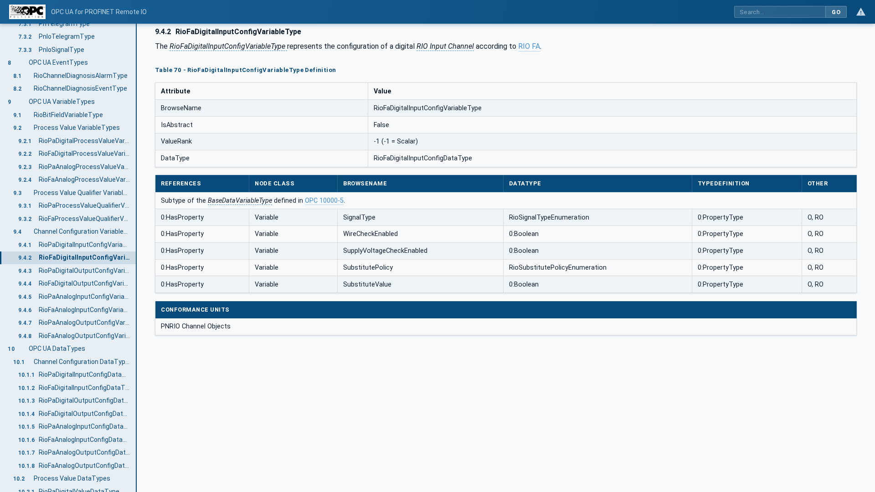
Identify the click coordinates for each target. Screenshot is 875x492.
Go (836, 12)
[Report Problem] (861, 12)
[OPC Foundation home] (27, 12)
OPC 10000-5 (324, 201)
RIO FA (529, 46)
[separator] (136, 258)
